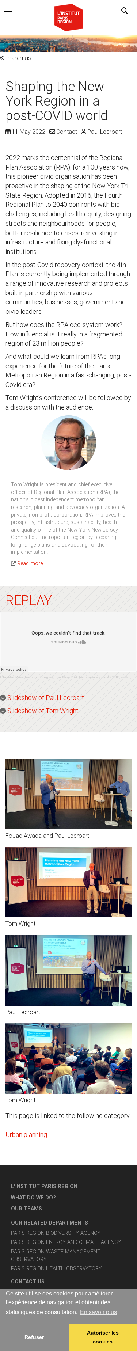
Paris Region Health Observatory (56, 1269)
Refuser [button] (34, 1337)
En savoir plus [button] (98, 1312)
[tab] (8, 9)
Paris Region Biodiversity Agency (55, 1233)
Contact (66, 131)
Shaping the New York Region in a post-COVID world (84, 677)
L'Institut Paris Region (18, 677)
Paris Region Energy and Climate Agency (66, 1242)
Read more (30, 563)
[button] (124, 11)
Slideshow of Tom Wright (43, 711)
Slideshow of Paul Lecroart (45, 697)
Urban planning (26, 1134)
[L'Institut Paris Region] (68, 17)
